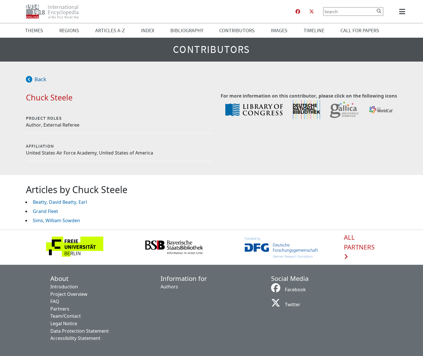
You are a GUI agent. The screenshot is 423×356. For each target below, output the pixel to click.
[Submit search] (379, 11)
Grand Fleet (45, 211)
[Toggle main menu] (403, 11)
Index (147, 30)
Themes (34, 30)
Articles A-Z (110, 30)
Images (279, 30)
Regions (69, 30)
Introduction (64, 286)
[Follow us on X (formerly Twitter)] (311, 11)
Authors (169, 286)
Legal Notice (63, 323)
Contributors (237, 30)
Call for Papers (359, 30)
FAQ (54, 301)
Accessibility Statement (75, 338)
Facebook (295, 289)
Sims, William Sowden (56, 220)
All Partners (359, 242)
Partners (59, 309)
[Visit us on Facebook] (298, 11)
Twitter (292, 304)
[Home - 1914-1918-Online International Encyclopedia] (55, 11)
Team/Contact (65, 316)
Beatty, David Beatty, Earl (60, 202)
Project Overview (68, 294)
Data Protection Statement (79, 331)
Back (40, 79)
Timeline (314, 30)
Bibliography (186, 30)
